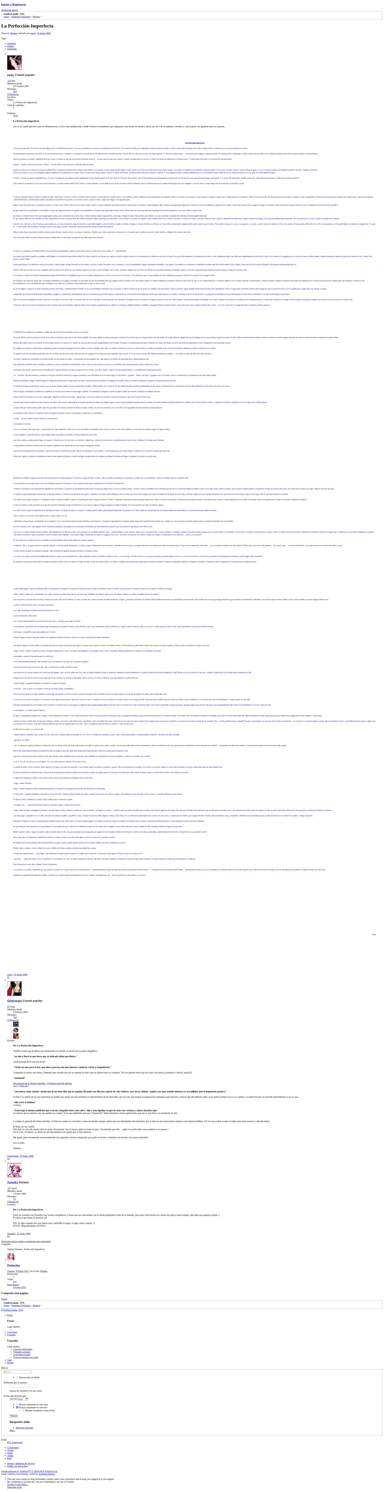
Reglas (10, 1362)
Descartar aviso (14, 1487)
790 (15, 1017)
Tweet (4, 1299)
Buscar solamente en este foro (33, 1407)
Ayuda (10, 1450)
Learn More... (21, 1484)
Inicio (10, 1453)
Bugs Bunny (13, 1284)
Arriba (10, 1455)
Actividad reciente (21, 1354)
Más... (12, 1430)
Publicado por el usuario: (15, 1382)
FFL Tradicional (14, 1442)
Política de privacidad (17, 1466)
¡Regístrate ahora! (9, 10)
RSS (9, 1458)
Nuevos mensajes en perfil (25, 1357)
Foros (10, 1315)
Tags (9, 1360)
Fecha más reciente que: (15, 1396)
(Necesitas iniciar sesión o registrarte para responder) (26, 1241)
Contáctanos (13, 1447)
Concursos (12, 1332)
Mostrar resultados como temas (39, 1410)
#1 (8, 977)
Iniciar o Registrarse (13, 4)
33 (14, 1199)
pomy (33, 33)
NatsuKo (12, 1182)
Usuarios (11, 1335)
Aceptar (11, 1484)
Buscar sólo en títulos (29, 1377)
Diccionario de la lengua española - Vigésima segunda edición (42, 1083)
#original (11, 43)
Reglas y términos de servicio (21, 1463)
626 (15, 91)
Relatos (13, 33)
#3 (8, 1236)
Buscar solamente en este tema (33, 1404)
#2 (8, 1158)
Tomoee (11, 1271)
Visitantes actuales (21, 1352)
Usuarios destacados (22, 1349)
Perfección (13, 1265)
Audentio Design (47, 1474)
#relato (10, 46)
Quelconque (14, 1000)
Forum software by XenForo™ (29, 1471)
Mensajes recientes (24, 1427)
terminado (12, 49)
